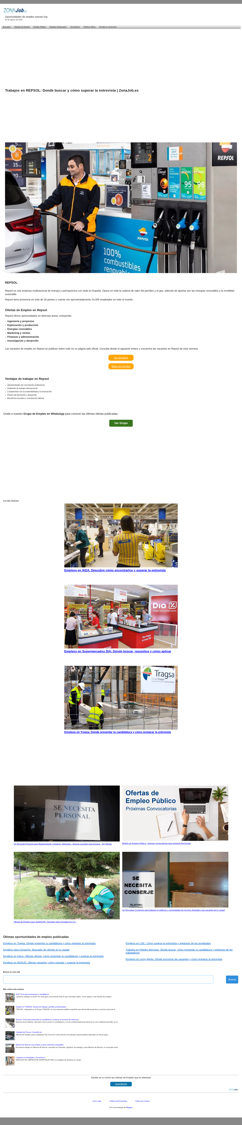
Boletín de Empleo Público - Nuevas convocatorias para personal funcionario (156, 843)
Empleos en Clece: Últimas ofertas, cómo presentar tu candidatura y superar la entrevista (53, 956)
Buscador (7, 27)
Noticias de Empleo (22, 27)
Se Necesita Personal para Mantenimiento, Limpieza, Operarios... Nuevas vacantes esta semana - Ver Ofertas (63, 844)
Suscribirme (75, 27)
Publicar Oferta (90, 27)
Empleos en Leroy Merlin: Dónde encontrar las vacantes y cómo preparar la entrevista (174, 959)
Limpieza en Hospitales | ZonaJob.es (30, 1057)
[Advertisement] (121, 55)
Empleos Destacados (58, 27)
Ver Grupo (121, 423)
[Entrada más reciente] (5, 407)
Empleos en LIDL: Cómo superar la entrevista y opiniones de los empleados (168, 943)
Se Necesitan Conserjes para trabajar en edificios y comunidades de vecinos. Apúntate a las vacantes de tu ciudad (173, 910)
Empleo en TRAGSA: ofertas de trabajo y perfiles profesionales (41, 1007)
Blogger (129, 1107)
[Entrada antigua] (236, 407)
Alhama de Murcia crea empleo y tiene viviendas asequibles (40, 1045)
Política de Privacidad (118, 1101)
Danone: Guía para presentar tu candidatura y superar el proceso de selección (47, 1020)
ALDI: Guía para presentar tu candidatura (32, 994)
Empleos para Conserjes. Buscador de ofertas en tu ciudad (36, 949)
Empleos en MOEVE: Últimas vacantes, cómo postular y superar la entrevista (46, 962)
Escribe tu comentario (108, 27)
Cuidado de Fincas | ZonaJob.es (29, 1032)
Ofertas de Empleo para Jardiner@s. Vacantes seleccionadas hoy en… (45, 922)
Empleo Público (40, 27)
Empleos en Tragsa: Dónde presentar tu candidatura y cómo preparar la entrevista (49, 943)
